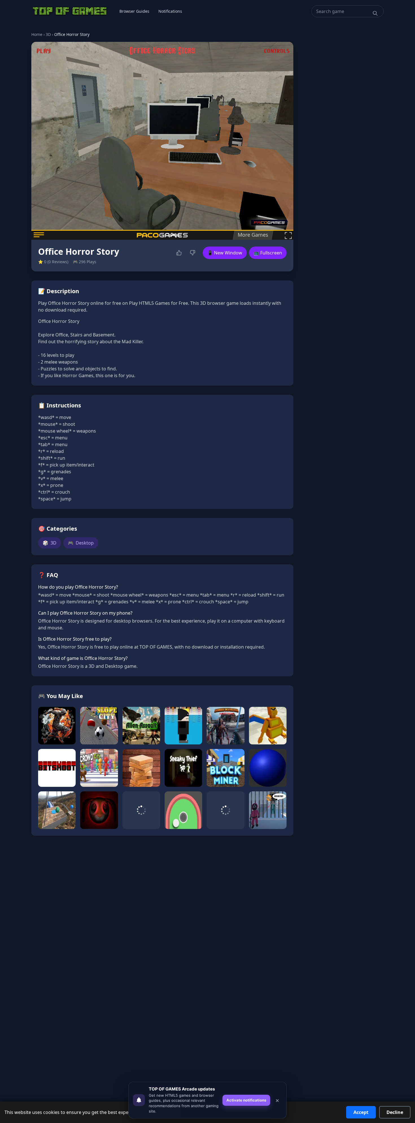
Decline (394, 1112)
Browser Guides (134, 11)
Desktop (81, 543)
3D (48, 34)
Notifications (170, 11)
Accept (360, 1112)
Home (36, 34)
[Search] (375, 13)
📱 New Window (224, 253)
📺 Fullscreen (268, 253)
